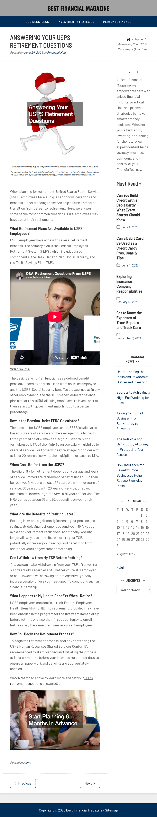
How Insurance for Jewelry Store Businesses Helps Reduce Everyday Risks (130, 475)
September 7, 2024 (129, 338)
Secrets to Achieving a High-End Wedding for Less (133, 397)
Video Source (20, 369)
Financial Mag (56, 52)
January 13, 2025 (128, 301)
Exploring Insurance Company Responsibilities (129, 283)
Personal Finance (117, 21)
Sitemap (111, 810)
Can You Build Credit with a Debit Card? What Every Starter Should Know (128, 207)
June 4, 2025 (130, 227)
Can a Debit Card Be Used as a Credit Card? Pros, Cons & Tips (130, 248)
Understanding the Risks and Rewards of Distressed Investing (133, 377)
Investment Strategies (76, 21)
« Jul (120, 567)
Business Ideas (37, 21)
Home (27, 762)
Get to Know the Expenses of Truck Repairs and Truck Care (129, 320)
